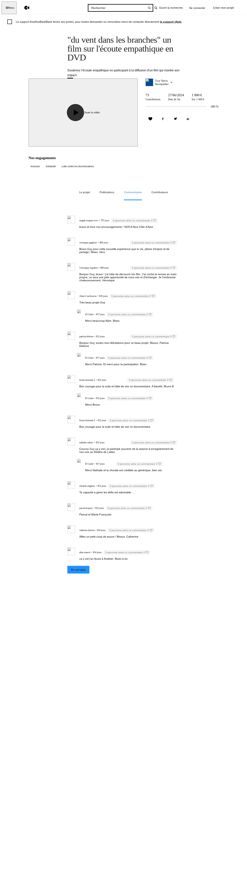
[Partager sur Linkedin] (188, 119)
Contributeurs (159, 192)
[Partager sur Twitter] (175, 119)
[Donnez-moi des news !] (150, 119)
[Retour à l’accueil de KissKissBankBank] (24, 7)
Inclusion (35, 166)
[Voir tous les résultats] (149, 8)
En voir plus (78, 569)
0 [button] (132, 220)
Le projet (84, 192)
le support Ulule (171, 21)
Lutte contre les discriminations (78, 166)
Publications (107, 192)
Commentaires (133, 192)
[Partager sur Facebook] (163, 119)
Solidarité (51, 166)
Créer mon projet (223, 7)
